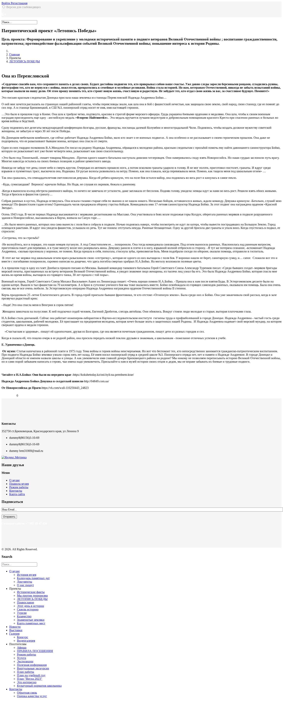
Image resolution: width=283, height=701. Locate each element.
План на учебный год (31, 675)
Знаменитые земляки (30, 619)
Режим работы (18, 487)
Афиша (21, 647)
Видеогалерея (26, 640)
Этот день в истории (30, 606)
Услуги (21, 658)
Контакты (15, 490)
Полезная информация (32, 665)
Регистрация (19, 3)
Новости (15, 626)
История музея (26, 574)
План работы (25, 671)
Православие (25, 602)
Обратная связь (27, 692)
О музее (14, 480)
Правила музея (19, 483)
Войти (6, 3)
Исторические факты (31, 592)
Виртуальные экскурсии (33, 668)
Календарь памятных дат (33, 578)
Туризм (22, 612)
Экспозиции (25, 661)
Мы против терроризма (32, 595)
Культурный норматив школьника (39, 685)
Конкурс (22, 637)
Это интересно (26, 682)
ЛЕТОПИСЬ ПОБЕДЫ (24, 61)
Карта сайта (17, 494)
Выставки (15, 630)
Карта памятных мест (31, 623)
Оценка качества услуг (32, 696)
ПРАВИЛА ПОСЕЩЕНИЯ (35, 651)
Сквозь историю (28, 609)
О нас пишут (25, 585)
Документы (24, 581)
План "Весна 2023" (29, 678)
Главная (14, 54)
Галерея (14, 633)
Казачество (24, 616)
